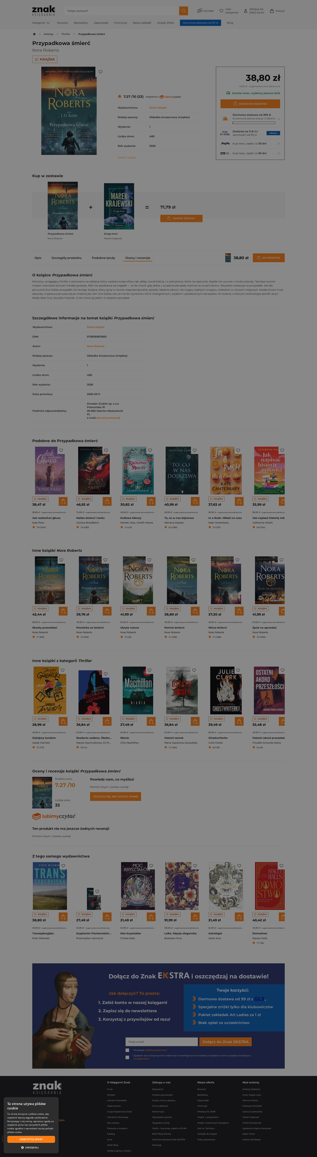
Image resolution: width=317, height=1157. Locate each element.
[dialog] (31, 1125)
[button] (31, 1147)
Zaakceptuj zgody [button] (31, 1139)
